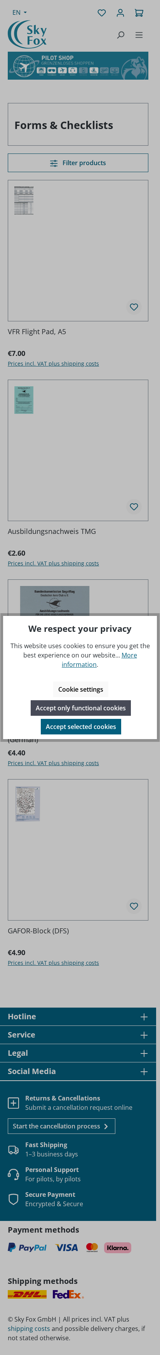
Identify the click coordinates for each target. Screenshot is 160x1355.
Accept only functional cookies (81, 708)
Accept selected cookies (81, 726)
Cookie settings (80, 689)
